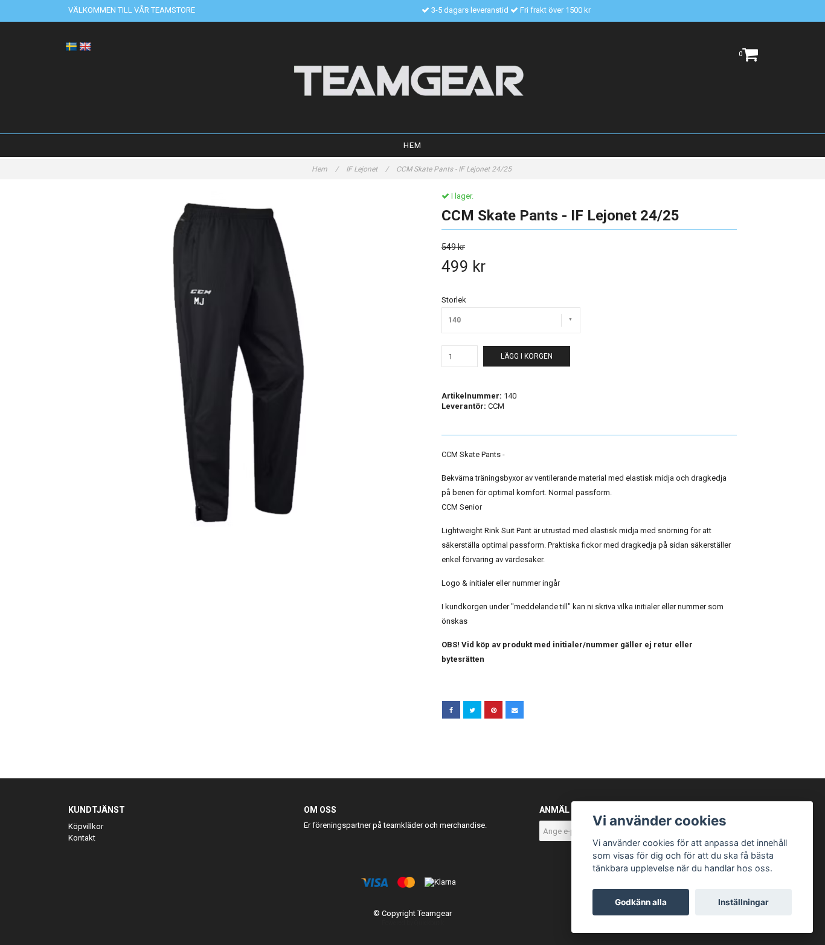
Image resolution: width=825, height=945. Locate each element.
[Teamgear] (413, 80)
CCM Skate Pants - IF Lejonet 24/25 (454, 169)
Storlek (453, 299)
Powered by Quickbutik (413, 923)
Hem (325, 169)
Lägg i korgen (527, 356)
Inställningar (743, 902)
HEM (412, 145)
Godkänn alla (641, 902)
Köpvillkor (85, 826)
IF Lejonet (367, 169)
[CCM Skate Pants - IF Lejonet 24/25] (235, 359)
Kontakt (81, 837)
